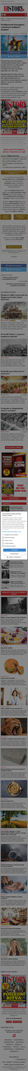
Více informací (5, 529)
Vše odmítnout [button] (14, 553)
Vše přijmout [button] (14, 550)
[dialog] (14, 535)
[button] (14, 531)
